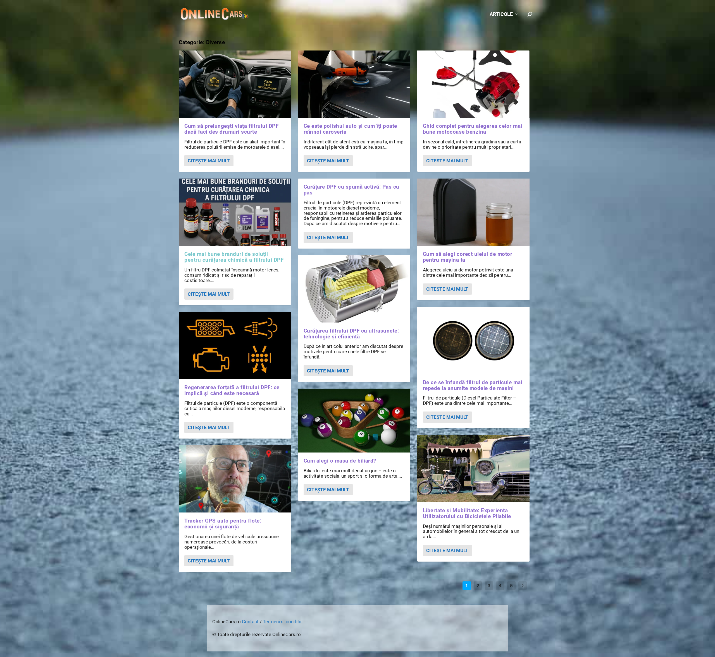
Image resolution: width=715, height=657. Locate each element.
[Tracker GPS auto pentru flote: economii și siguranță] (235, 478)
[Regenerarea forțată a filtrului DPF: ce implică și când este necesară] (235, 345)
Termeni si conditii (282, 621)
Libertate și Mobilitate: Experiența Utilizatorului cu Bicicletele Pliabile (467, 513)
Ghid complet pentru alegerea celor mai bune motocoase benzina (472, 129)
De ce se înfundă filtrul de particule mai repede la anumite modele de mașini (473, 385)
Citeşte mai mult (209, 160)
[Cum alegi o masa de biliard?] (354, 421)
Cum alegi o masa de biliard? (340, 461)
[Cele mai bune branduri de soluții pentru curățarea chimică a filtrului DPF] (235, 212)
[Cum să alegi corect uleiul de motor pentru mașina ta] (473, 212)
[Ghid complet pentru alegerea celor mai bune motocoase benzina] (473, 84)
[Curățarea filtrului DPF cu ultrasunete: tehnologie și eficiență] (354, 289)
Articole (501, 14)
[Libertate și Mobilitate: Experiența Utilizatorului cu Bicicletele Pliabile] (473, 468)
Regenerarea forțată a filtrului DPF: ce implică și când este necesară (232, 390)
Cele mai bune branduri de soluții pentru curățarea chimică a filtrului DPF (233, 257)
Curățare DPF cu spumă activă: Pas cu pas (351, 190)
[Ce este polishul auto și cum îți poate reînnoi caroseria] (354, 84)
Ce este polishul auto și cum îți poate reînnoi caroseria (350, 129)
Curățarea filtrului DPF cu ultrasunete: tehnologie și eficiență (351, 334)
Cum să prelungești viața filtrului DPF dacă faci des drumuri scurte (231, 129)
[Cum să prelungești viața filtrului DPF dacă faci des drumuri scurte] (235, 84)
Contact (250, 621)
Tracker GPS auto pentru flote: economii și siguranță (222, 524)
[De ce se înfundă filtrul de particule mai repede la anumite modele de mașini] (473, 340)
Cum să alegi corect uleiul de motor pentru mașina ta (468, 257)
